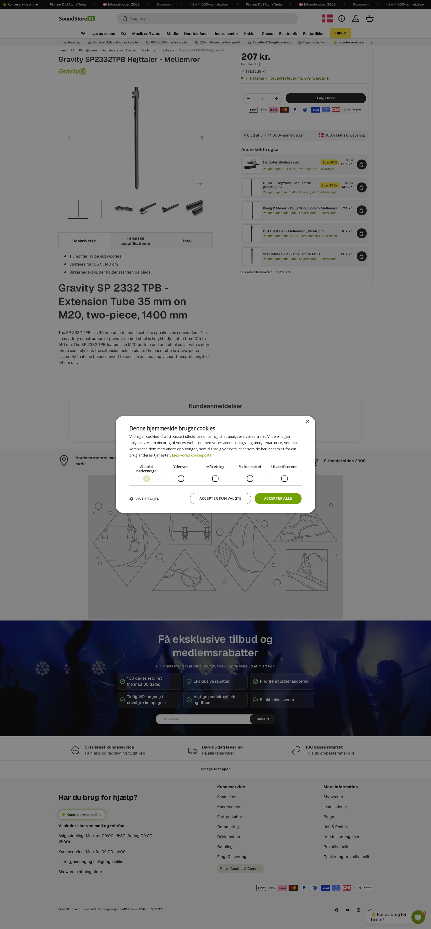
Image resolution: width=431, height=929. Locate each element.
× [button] (307, 422)
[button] (144, 498)
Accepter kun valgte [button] (220, 498)
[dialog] (215, 464)
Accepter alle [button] (278, 498)
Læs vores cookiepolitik (192, 455)
